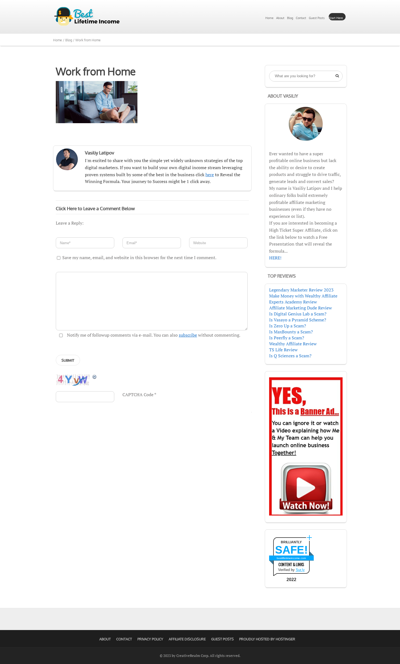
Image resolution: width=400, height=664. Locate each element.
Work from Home (96, 71)
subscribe (188, 335)
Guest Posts (317, 18)
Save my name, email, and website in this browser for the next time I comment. (139, 257)
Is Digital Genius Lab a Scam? (298, 314)
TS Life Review (283, 350)
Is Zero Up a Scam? (287, 326)
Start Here (336, 18)
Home (269, 18)
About (280, 18)
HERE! (275, 258)
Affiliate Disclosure (187, 639)
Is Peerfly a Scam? (286, 338)
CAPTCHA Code (137, 395)
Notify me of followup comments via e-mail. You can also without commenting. (153, 335)
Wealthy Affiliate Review (293, 344)
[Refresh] (95, 377)
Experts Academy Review (293, 302)
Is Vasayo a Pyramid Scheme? (297, 320)
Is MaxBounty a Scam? (291, 332)
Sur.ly (300, 570)
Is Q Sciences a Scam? (290, 356)
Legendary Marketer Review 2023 (301, 290)
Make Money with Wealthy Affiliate (303, 296)
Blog (290, 18)
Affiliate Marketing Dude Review (300, 308)
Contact (301, 18)
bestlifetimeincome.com (291, 558)
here (209, 175)
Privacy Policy (150, 639)
